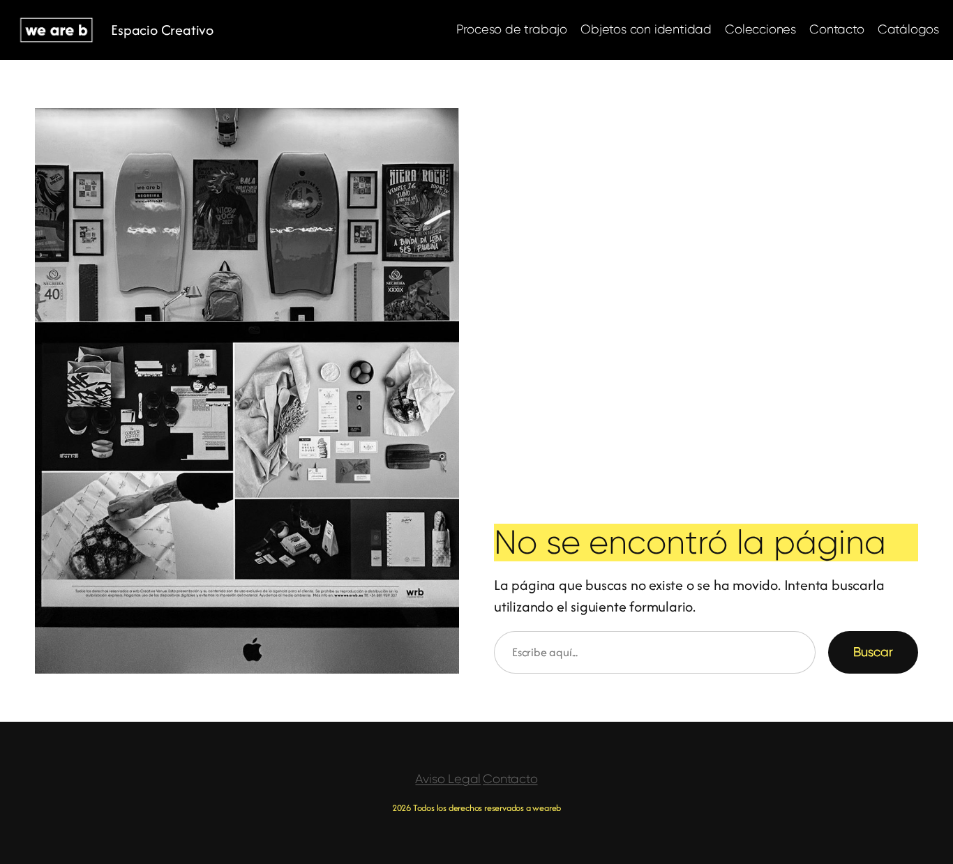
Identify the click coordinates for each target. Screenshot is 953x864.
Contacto (510, 779)
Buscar (873, 652)
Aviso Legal (448, 779)
